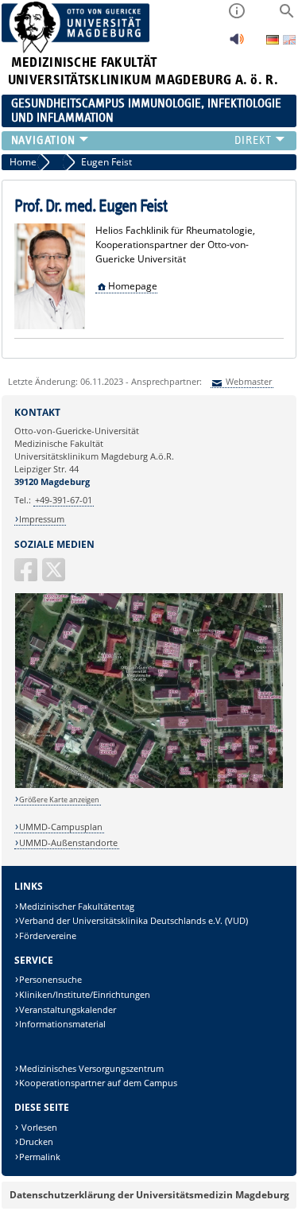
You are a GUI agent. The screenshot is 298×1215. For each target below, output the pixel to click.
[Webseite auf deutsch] (273, 41)
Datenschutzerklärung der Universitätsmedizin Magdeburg (149, 1194)
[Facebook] (27, 576)
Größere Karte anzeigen (59, 799)
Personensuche (50, 979)
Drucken (36, 1141)
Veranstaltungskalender (67, 1009)
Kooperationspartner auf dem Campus (98, 1083)
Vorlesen (38, 1127)
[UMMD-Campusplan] (149, 785)
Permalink (39, 1157)
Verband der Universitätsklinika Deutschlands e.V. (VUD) (133, 920)
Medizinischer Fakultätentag (76, 906)
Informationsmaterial (62, 1024)
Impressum (41, 519)
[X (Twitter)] (55, 576)
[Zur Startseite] (76, 49)
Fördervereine (47, 935)
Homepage (132, 286)
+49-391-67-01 (63, 500)
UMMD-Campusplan (61, 827)
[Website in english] (289, 42)
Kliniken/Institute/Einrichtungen (84, 994)
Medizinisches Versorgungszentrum (91, 1068)
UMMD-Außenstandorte (68, 842)
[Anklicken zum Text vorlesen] (237, 43)
